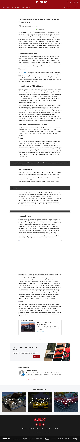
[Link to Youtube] (77, 2)
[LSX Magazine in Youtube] (43, 424)
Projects (17, 7)
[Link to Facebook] (74, 2)
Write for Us (48, 428)
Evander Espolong (40, 331)
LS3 (25, 72)
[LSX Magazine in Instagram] (37, 424)
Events (22, 7)
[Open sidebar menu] (2, 2)
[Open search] (68, 2)
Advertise (56, 428)
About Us (24, 428)
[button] (40, 29)
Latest (3, 7)
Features (28, 7)
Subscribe (36, 356)
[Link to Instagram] (71, 2)
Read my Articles (31, 379)
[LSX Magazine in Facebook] (40, 424)
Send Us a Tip (39, 428)
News (8, 7)
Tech (12, 7)
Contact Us (31, 428)
